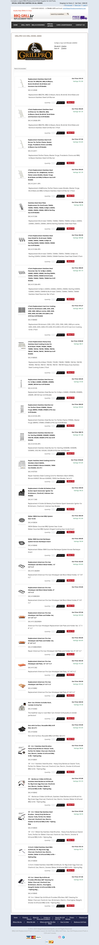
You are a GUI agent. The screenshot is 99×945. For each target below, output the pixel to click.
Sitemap (67, 919)
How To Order (64, 922)
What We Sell (31, 922)
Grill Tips (57, 919)
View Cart (78, 5)
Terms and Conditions (43, 919)
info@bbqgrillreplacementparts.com (74, 8)
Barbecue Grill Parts (80, 922)
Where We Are (17, 922)
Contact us (47, 917)
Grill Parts (25, 25)
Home (15, 917)
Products (25, 917)
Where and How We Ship (47, 922)
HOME (16, 25)
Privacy (72, 917)
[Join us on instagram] (59, 937)
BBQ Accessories (38, 25)
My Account (68, 5)
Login (84, 5)
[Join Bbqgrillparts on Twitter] (63, 937)
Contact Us (80, 25)
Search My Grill (60, 917)
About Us (36, 917)
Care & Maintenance (64, 25)
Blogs (50, 923)
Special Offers (50, 25)
